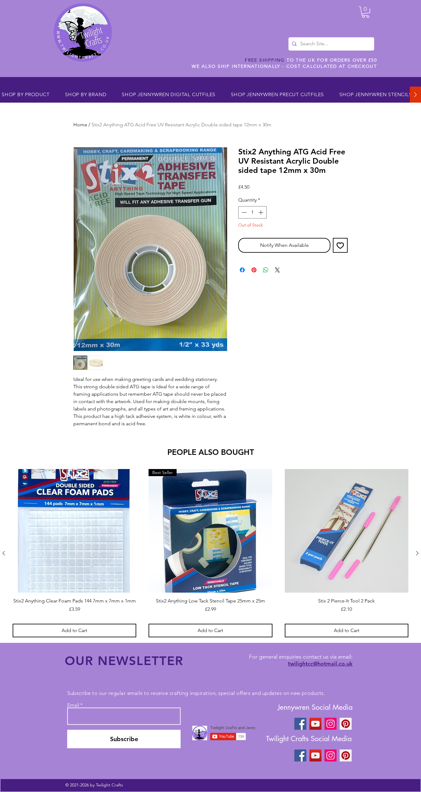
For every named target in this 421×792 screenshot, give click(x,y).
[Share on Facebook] (242, 270)
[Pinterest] (346, 724)
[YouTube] (315, 724)
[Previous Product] (3, 553)
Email (73, 705)
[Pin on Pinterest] (254, 270)
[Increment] (261, 212)
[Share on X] (277, 270)
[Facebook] (300, 724)
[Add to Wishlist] (340, 245)
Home (80, 125)
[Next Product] (417, 553)
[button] (365, 12)
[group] (210, 553)
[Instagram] (331, 724)
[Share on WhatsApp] (265, 270)
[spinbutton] (252, 212)
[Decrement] (243, 212)
